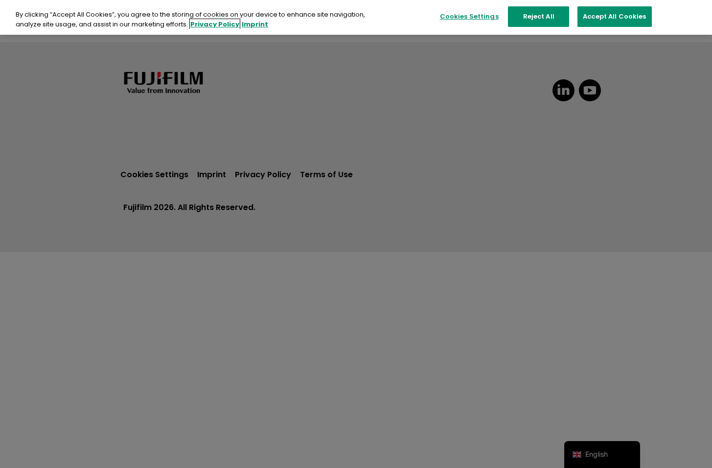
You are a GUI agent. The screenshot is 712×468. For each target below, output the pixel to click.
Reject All (538, 16)
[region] (356, 17)
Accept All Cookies (614, 16)
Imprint (255, 24)
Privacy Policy (214, 24)
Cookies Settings (469, 16)
